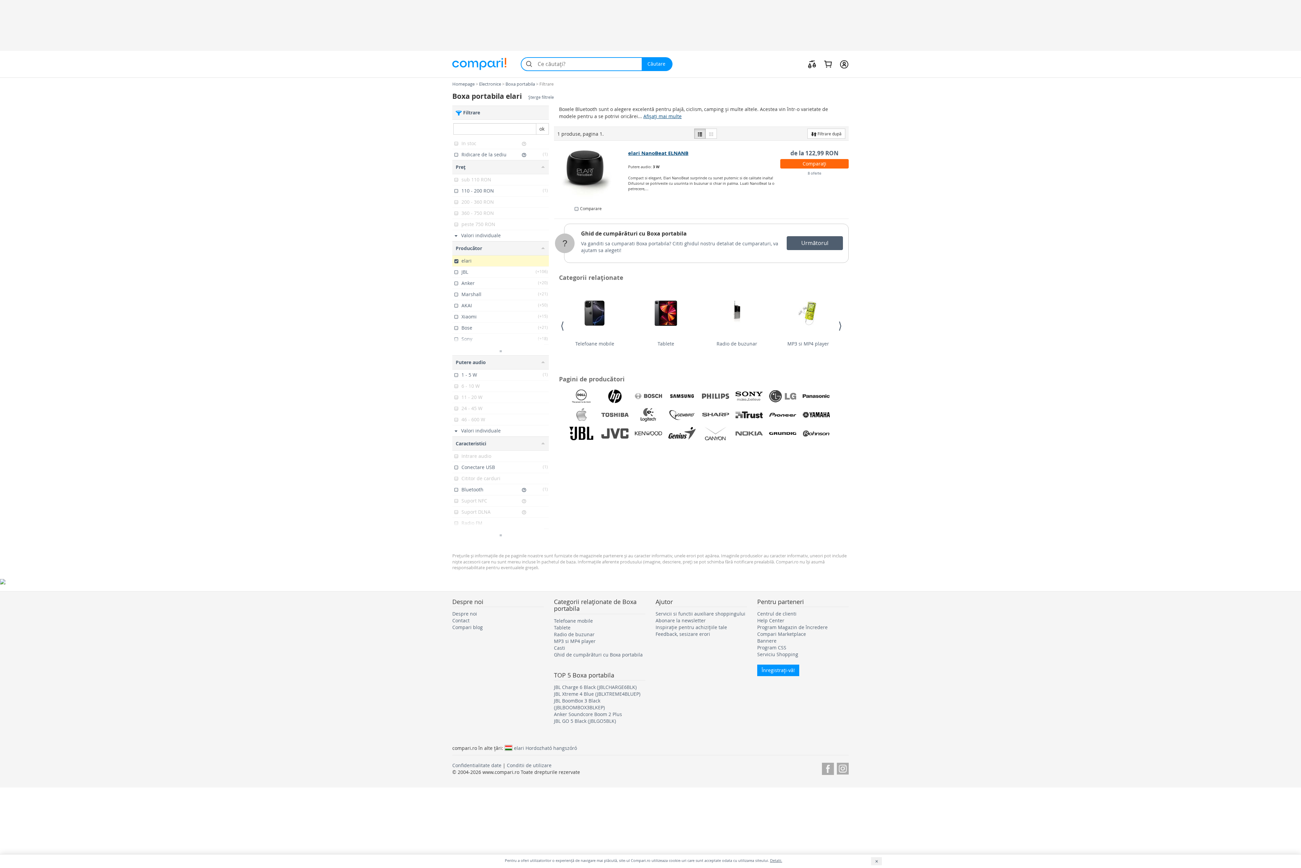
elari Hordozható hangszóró (545, 748)
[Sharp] (715, 415)
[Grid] (711, 134)
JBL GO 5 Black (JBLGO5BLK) (585, 721)
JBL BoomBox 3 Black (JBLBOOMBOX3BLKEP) (579, 704)
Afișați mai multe (662, 116)
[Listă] (700, 134)
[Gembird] (682, 415)
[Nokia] (749, 433)
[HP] (614, 396)
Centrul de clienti (777, 613)
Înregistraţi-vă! (778, 670)
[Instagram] (843, 768)
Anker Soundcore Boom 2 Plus (588, 714)
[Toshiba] (614, 415)
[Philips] (715, 396)
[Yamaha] (816, 415)
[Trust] (749, 415)
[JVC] (614, 433)
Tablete (666, 343)
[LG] (782, 396)
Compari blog (467, 627)
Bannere (767, 641)
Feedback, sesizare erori (683, 634)
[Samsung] (682, 396)
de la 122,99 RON (814, 153)
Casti (559, 648)
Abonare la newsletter (681, 620)
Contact (461, 620)
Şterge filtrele (541, 97)
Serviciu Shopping (777, 654)
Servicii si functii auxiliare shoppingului (700, 613)
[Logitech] (648, 415)
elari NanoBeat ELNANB (658, 153)
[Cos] (827, 64)
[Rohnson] (816, 433)
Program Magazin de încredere (792, 627)
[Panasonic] (816, 396)
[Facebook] (828, 768)
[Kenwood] (648, 433)
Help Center (770, 620)
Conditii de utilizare (529, 765)
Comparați (814, 163)
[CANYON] (715, 433)
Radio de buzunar (737, 343)
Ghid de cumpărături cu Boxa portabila (634, 233)
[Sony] (749, 396)
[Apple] (581, 415)
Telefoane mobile (594, 343)
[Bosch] (648, 396)
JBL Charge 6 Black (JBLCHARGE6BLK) (595, 687)
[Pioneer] (782, 415)
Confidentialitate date (476, 765)
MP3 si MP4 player (808, 343)
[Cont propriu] (844, 64)
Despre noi (464, 613)
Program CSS (771, 647)
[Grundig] (782, 433)
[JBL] (581, 433)
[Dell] (581, 396)
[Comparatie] (812, 64)
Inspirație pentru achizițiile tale (691, 627)
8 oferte (814, 173)
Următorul (814, 243)
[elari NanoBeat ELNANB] (591, 174)
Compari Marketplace (781, 634)
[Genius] (682, 433)
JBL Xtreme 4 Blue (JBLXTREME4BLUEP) (597, 694)
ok (541, 129)
